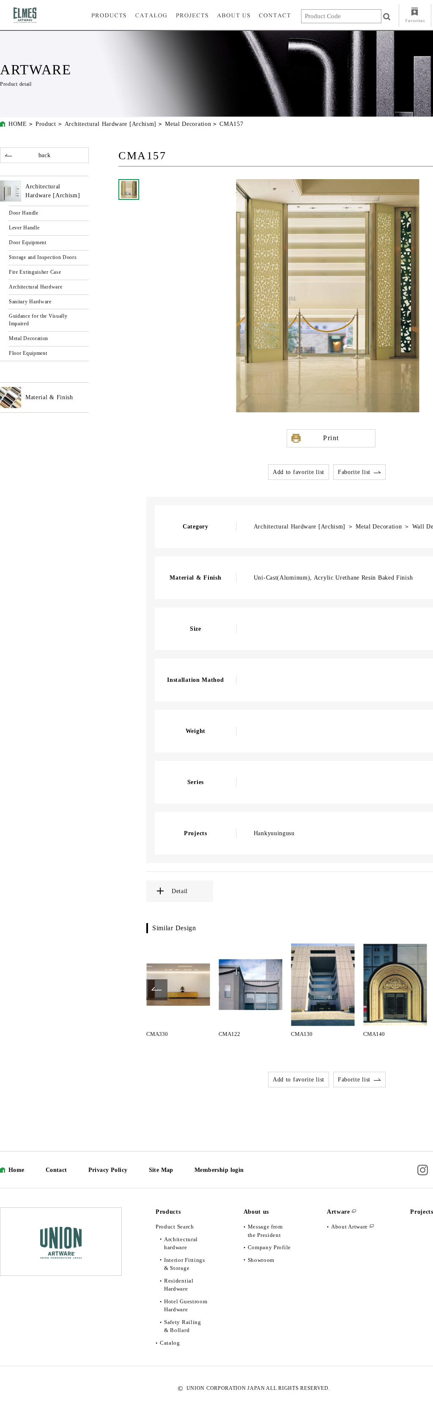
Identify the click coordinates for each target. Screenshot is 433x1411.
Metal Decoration (188, 124)
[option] (178, 990)
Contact (56, 1170)
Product (46, 124)
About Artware (349, 1226)
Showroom (261, 1260)
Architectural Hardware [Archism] (110, 124)
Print (331, 437)
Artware (338, 1212)
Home (16, 1170)
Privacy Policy (108, 1170)
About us (256, 1212)
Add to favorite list (298, 472)
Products (168, 1212)
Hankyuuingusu (274, 833)
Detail (180, 891)
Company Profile (269, 1247)
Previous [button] (156, 989)
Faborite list (354, 472)
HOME (17, 124)
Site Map (161, 1170)
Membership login (219, 1170)
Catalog (170, 1343)
